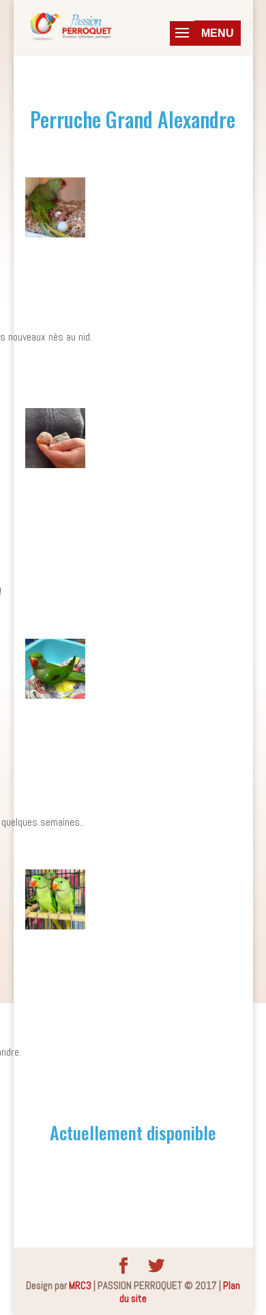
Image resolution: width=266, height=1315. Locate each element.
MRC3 (80, 1285)
